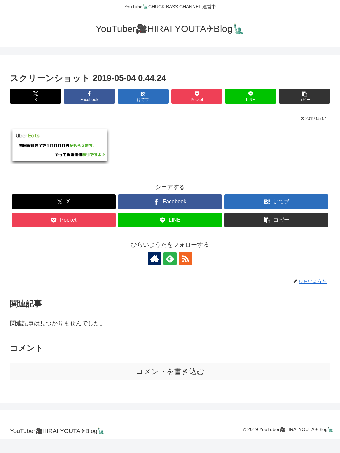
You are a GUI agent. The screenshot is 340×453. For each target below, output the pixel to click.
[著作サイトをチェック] (154, 258)
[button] (304, 96)
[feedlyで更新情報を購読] (170, 258)
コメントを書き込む (170, 371)
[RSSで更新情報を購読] (185, 258)
